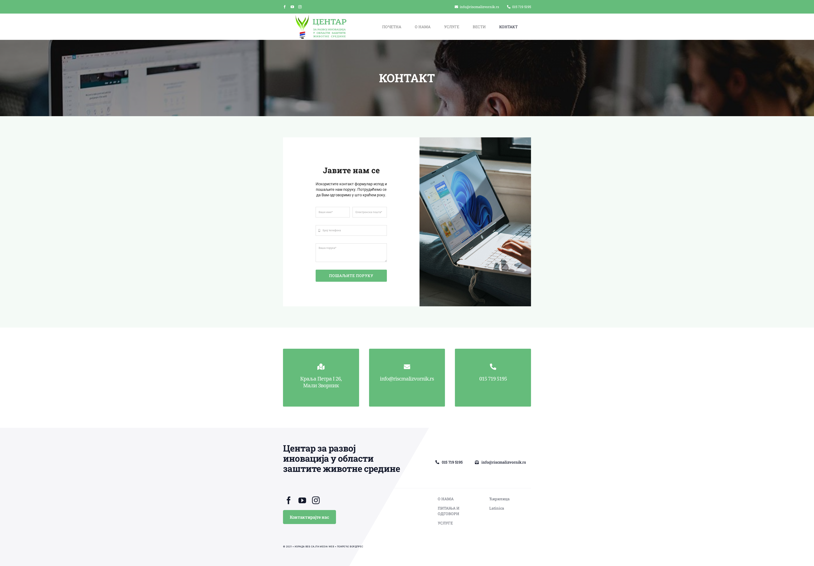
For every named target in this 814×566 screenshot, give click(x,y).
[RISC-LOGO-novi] (320, 16)
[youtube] (292, 6)
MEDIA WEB (327, 546)
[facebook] (284, 6)
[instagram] (300, 6)
